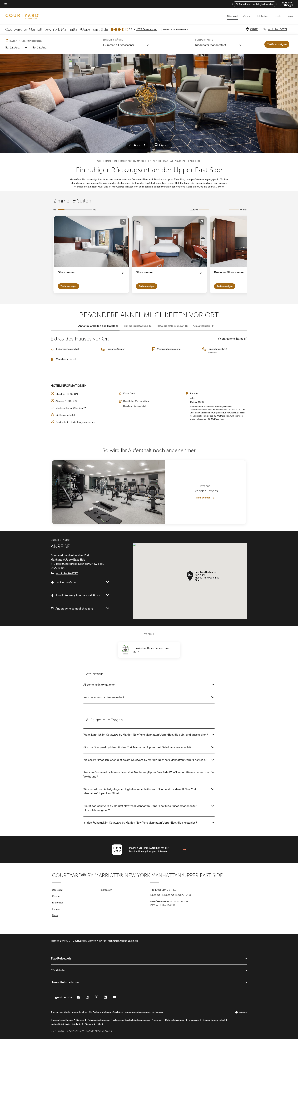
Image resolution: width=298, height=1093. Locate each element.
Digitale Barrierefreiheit (214, 1020)
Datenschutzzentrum (175, 1020)
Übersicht (232, 16)
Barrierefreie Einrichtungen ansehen (75, 422)
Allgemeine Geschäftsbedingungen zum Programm (137, 1020)
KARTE (254, 29)
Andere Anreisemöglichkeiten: (74, 608)
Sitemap (89, 1024)
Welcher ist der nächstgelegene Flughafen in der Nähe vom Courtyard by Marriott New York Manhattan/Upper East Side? (140, 791)
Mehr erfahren (203, 497)
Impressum (106, 889)
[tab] (99, 326)
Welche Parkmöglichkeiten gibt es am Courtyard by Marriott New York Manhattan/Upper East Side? (144, 759)
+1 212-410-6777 (277, 29)
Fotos (290, 16)
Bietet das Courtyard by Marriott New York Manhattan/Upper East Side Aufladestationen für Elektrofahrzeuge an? (139, 808)
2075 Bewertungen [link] (146, 29)
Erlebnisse (262, 16)
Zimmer (247, 16)
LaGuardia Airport (67, 582)
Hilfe (99, 1024)
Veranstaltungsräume (169, 349)
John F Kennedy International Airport (78, 595)
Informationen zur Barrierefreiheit (103, 697)
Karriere (80, 1020)
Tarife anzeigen (68, 286)
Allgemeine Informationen (99, 684)
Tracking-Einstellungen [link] (62, 1020)
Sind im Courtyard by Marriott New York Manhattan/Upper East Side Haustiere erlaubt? (137, 747)
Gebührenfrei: (170, 901)
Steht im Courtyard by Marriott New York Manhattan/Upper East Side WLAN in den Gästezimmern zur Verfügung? (146, 774)
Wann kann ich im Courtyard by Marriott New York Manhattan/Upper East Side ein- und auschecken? (145, 734)
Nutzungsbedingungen (99, 1020)
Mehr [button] (221, 186)
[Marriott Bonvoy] (285, 4)
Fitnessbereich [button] (216, 349)
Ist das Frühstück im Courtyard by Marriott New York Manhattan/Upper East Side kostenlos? (140, 822)
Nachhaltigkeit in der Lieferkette (66, 1024)
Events (277, 16)
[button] (254, 4)
